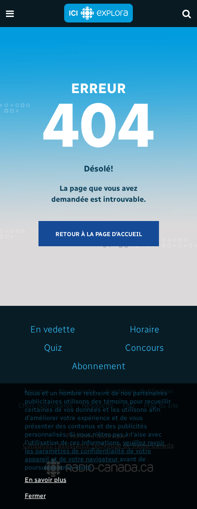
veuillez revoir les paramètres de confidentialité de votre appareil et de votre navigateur (94, 450)
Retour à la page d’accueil (98, 233)
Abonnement (99, 365)
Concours (144, 347)
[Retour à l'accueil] (98, 12)
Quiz (53, 347)
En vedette (52, 328)
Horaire (144, 328)
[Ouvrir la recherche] (186, 13)
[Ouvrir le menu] (10, 13)
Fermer (35, 495)
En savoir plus (45, 479)
